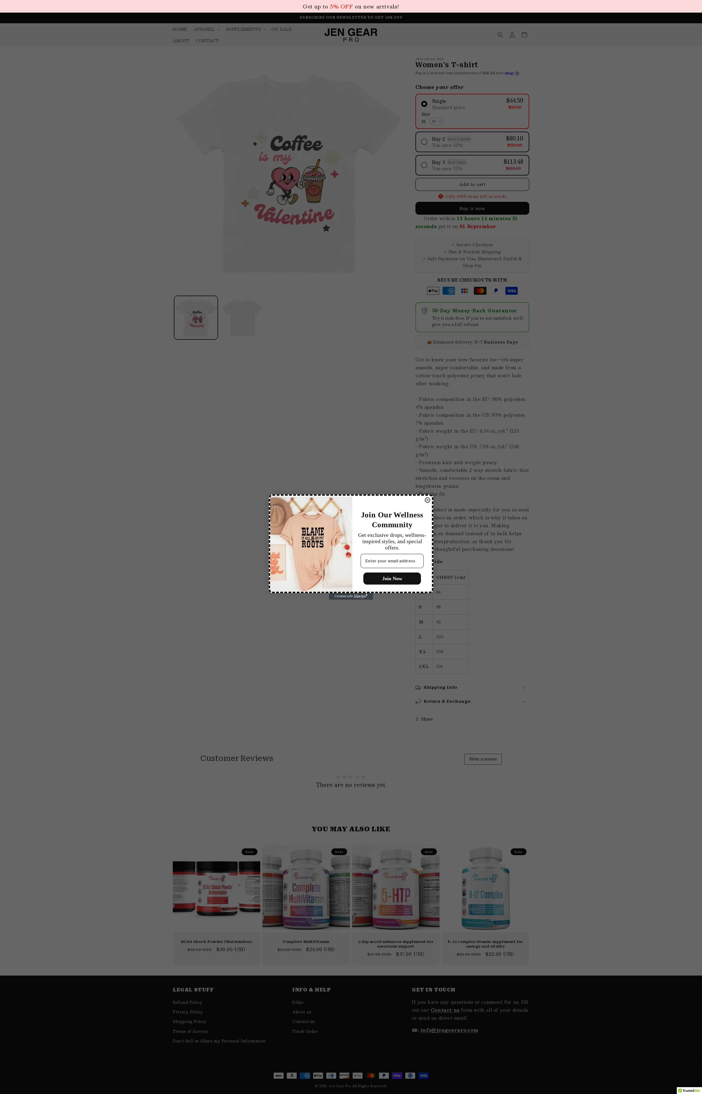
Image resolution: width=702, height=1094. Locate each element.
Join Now (392, 578)
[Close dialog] (427, 500)
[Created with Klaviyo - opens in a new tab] (351, 596)
